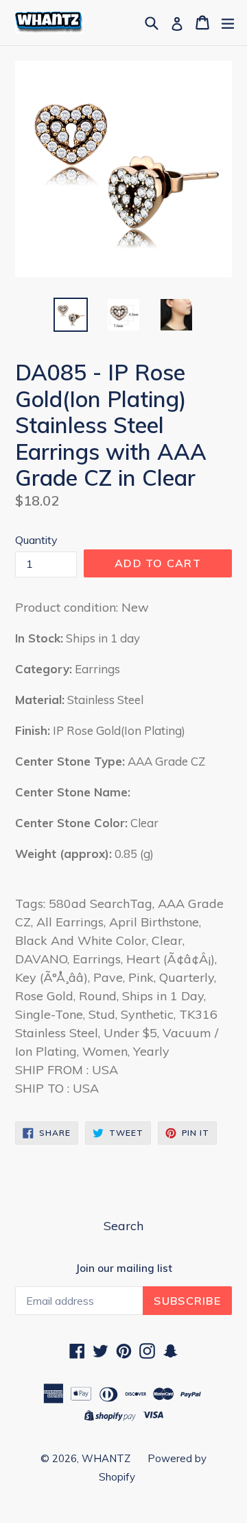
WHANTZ (106, 1458)
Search (123, 1226)
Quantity (36, 540)
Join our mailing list (123, 1268)
